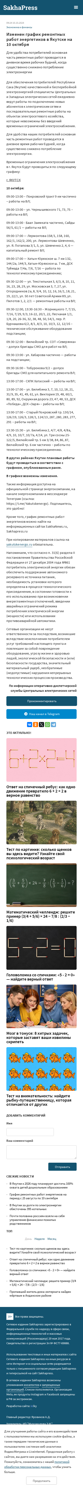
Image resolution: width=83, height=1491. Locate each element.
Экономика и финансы (19, 27)
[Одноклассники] (35, 724)
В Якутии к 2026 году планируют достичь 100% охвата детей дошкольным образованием (41, 1185)
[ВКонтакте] (29, 724)
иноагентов (31, 1385)
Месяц (51, 1239)
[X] (41, 724)
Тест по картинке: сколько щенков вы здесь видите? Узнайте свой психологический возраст (39, 853)
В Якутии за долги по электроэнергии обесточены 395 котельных (35, 1207)
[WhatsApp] (47, 724)
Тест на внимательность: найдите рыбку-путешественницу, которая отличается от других (39, 1100)
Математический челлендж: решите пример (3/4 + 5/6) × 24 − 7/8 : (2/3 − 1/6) (40, 916)
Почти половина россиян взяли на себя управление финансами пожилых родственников (37, 1220)
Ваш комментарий (19, 1141)
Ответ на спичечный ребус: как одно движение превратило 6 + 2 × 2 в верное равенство (40, 791)
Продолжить (41, 1481)
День (28, 1239)
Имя (9, 1123)
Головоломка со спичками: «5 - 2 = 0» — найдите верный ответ (40, 977)
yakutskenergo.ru (19, 544)
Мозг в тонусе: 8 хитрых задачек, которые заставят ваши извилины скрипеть (38, 1037)
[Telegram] (53, 724)
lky (34, 1406)
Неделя (39, 1239)
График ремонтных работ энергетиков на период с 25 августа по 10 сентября (38, 1196)
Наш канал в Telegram (44, 714)
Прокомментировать (41, 701)
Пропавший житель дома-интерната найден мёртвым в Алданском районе (40, 1293)
